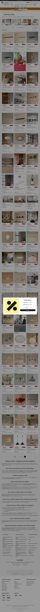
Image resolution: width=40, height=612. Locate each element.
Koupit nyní (27, 310)
